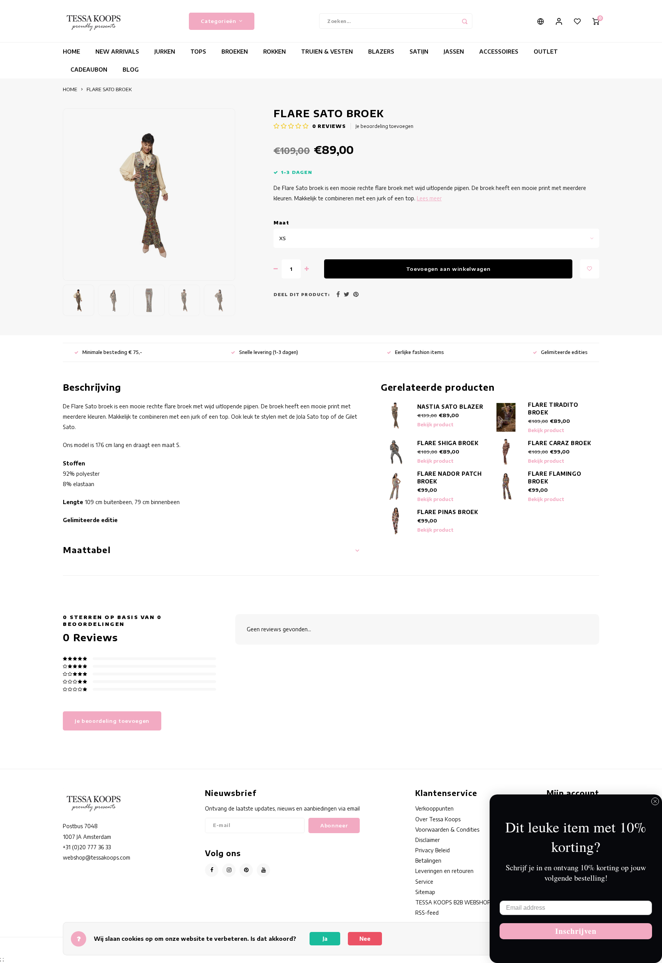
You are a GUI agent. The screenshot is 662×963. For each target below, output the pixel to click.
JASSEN (454, 51)
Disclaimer (427, 840)
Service (424, 881)
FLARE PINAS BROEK (447, 512)
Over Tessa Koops (437, 819)
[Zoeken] (464, 21)
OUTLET (546, 51)
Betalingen (428, 860)
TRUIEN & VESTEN (327, 51)
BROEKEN (234, 51)
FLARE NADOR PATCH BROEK (449, 477)
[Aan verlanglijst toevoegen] (589, 268)
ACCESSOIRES (498, 51)
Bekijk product (435, 424)
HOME (71, 51)
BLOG (131, 69)
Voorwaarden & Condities (447, 829)
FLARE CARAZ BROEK (559, 443)
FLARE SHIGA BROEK (447, 443)
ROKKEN (274, 51)
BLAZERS (381, 51)
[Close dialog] (655, 801)
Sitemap (425, 892)
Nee (364, 938)
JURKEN (164, 51)
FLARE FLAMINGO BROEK (554, 477)
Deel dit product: (302, 294)
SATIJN (419, 51)
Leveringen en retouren (444, 871)
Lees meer (429, 198)
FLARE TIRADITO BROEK (553, 408)
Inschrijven (575, 931)
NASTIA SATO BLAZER (450, 406)
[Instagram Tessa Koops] (229, 870)
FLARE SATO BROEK (109, 89)
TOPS (198, 51)
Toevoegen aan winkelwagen (448, 268)
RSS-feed (427, 912)
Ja (325, 938)
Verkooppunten (434, 808)
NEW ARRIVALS (117, 51)
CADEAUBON (88, 69)
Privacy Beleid (432, 850)
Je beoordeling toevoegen (384, 126)
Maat (281, 223)
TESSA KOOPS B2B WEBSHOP (453, 902)
